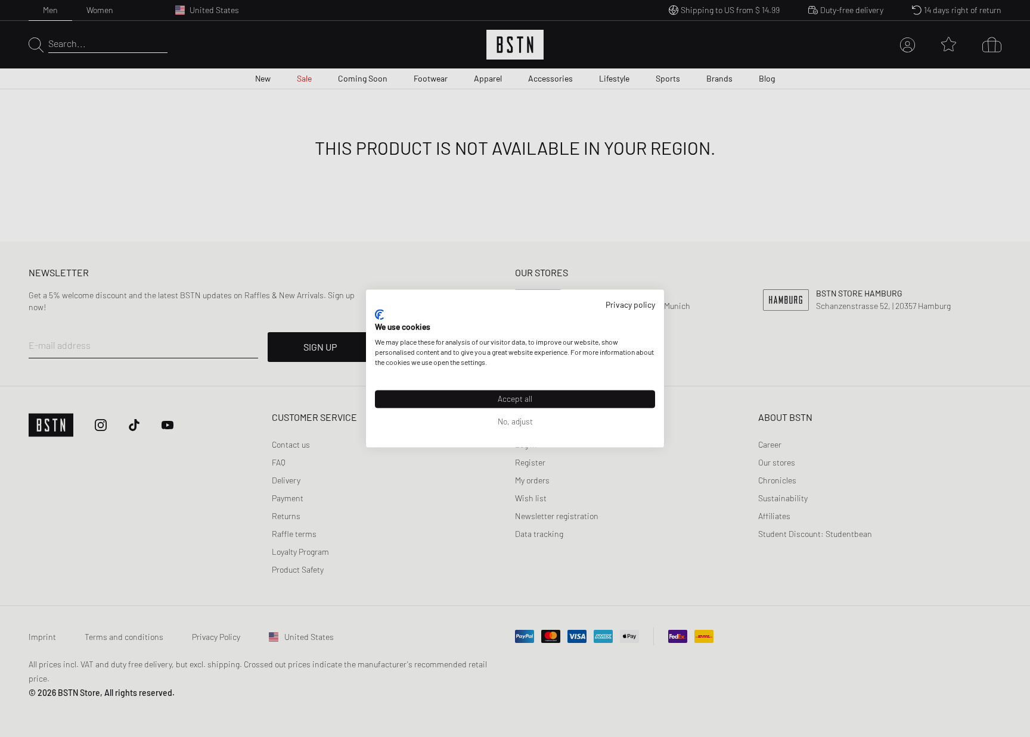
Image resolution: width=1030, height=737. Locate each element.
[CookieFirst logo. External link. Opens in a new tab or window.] (379, 314)
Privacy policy (630, 304)
